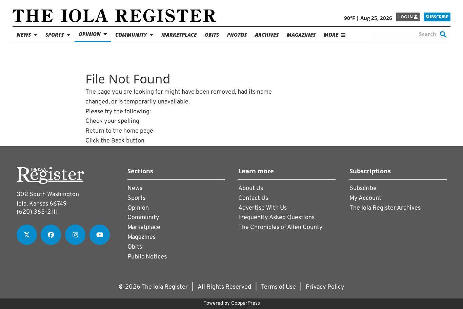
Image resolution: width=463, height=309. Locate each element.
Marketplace (179, 34)
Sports (54, 34)
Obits (212, 34)
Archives (267, 34)
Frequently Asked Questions (276, 217)
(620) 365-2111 (37, 212)
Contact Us (253, 198)
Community (131, 34)
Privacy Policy (325, 287)
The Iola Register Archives (385, 208)
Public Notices (147, 257)
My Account (365, 198)
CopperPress (245, 303)
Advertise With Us (262, 208)
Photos (237, 34)
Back (118, 141)
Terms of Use (278, 287)
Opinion (90, 34)
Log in (406, 17)
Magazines (301, 34)
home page (138, 131)
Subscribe (437, 17)
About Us (250, 188)
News (24, 34)
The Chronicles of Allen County (280, 227)
